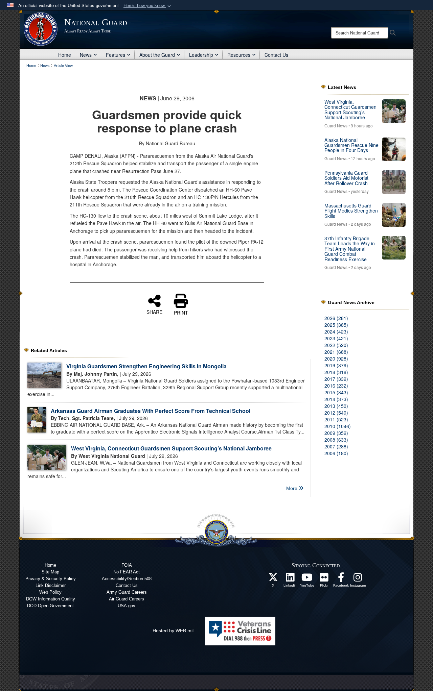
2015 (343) (336, 392)
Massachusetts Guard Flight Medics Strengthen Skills (351, 210)
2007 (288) (336, 446)
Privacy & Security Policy (50, 578)
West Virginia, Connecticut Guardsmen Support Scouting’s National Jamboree (171, 448)
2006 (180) (336, 453)
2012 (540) (336, 412)
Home (64, 54)
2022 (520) (336, 345)
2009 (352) (336, 432)
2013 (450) (336, 405)
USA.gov (126, 605)
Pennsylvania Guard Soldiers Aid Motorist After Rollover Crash (346, 178)
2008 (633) (336, 439)
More (292, 488)
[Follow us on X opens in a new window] (273, 579)
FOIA (126, 565)
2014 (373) (336, 399)
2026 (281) (336, 318)
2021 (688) (336, 351)
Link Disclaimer (51, 585)
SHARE (154, 312)
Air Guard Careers (126, 598)
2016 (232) (336, 385)
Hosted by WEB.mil (173, 630)
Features (115, 54)
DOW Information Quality (50, 598)
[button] (147, 5)
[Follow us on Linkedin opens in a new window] (290, 579)
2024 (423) (336, 331)
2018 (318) (336, 372)
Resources (238, 54)
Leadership (201, 54)
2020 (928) (336, 358)
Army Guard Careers (127, 592)
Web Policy (50, 592)
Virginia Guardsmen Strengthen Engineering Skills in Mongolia (146, 366)
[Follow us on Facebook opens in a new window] (341, 579)
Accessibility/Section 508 (127, 578)
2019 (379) (336, 365)
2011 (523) (336, 419)
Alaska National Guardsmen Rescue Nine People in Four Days (351, 145)
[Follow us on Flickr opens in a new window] (324, 579)
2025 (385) (336, 324)
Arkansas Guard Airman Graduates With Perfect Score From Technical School (150, 411)
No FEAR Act (126, 571)
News (86, 54)
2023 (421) (336, 338)
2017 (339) (336, 378)
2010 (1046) (337, 426)
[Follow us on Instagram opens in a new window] (357, 579)
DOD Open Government (50, 605)
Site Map (50, 571)
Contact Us (276, 54)
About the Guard (157, 54)
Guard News (335, 125)
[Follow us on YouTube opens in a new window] (307, 579)
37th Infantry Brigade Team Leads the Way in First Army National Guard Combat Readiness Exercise (349, 249)
